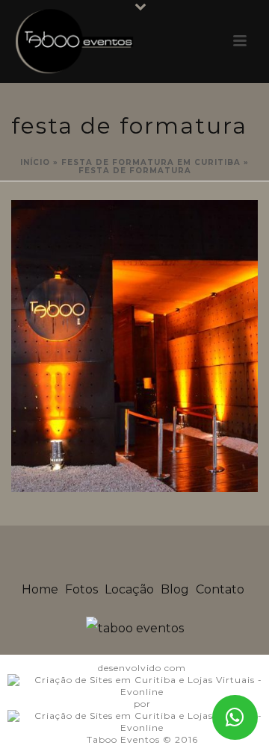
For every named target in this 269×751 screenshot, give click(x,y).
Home (40, 589)
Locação (129, 589)
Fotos (81, 589)
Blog (175, 589)
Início (35, 162)
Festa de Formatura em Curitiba (151, 162)
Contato (220, 589)
